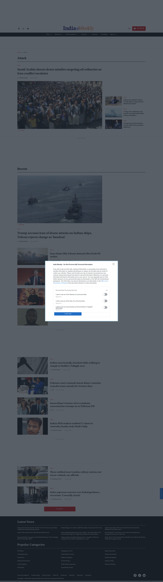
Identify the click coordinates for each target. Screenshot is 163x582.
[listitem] (81, 290)
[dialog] (81, 291)
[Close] (114, 264)
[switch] (104, 294)
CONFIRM (67, 314)
